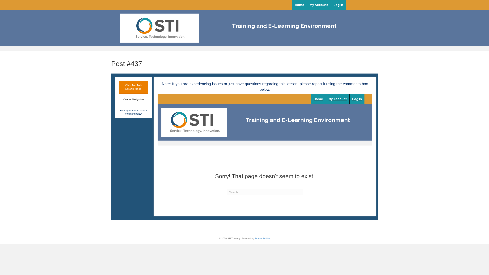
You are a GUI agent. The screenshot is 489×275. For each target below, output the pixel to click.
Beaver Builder (262, 238)
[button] (133, 87)
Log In (338, 5)
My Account (319, 5)
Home (299, 5)
